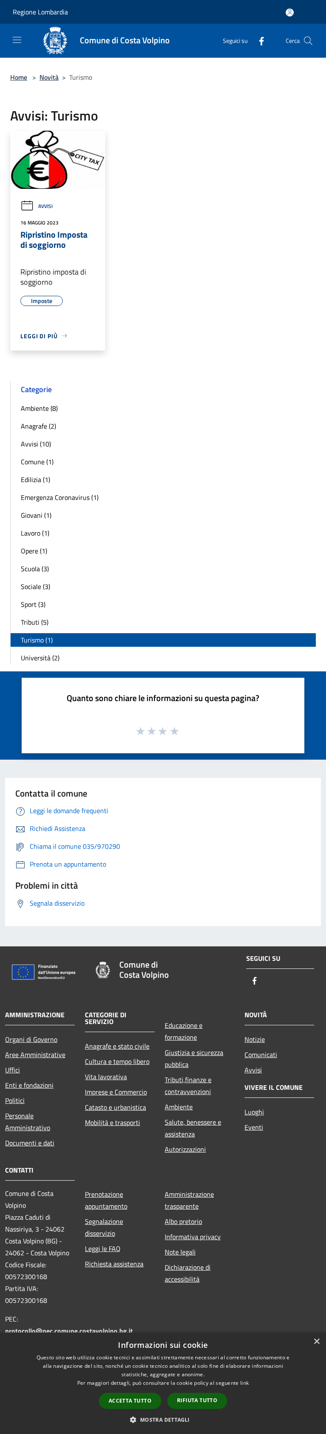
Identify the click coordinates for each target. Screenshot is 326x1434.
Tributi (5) (34, 622)
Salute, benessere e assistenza (193, 1128)
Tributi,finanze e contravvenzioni (188, 1086)
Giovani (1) (36, 515)
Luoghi (254, 1112)
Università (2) (40, 658)
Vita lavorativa (106, 1077)
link (244, 1382)
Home (18, 77)
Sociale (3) (35, 586)
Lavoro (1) (35, 533)
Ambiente (179, 1107)
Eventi (253, 1127)
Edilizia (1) (35, 479)
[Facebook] (258, 40)
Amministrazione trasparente (189, 1200)
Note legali (180, 1252)
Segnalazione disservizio (104, 1227)
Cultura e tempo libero (117, 1061)
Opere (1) (34, 551)
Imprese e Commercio (116, 1092)
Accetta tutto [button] (130, 1400)
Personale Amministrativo (27, 1122)
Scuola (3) (35, 569)
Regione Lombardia (40, 12)
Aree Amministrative (35, 1055)
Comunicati (260, 1055)
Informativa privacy (193, 1237)
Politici (15, 1100)
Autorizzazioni (185, 1149)
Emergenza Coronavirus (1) (59, 497)
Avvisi (45, 206)
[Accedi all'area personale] (289, 12)
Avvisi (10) (36, 444)
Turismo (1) (37, 640)
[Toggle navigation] (17, 40)
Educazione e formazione (183, 1031)
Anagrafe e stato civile (117, 1046)
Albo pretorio (183, 1221)
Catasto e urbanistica (115, 1107)
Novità (49, 77)
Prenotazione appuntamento (106, 1200)
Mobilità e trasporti (112, 1122)
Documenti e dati (29, 1143)
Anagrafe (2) (38, 426)
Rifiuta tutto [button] (197, 1400)
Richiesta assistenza (114, 1264)
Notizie (254, 1039)
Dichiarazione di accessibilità (188, 1273)
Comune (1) (37, 462)
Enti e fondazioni (29, 1085)
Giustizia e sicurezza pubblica (194, 1058)
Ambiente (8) (39, 408)
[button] (162, 1419)
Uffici (12, 1070)
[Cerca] (308, 41)
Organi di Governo (31, 1039)
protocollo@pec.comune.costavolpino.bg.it (69, 1331)
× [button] (316, 1342)
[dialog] (163, 1383)
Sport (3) (33, 604)
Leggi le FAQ (103, 1248)
